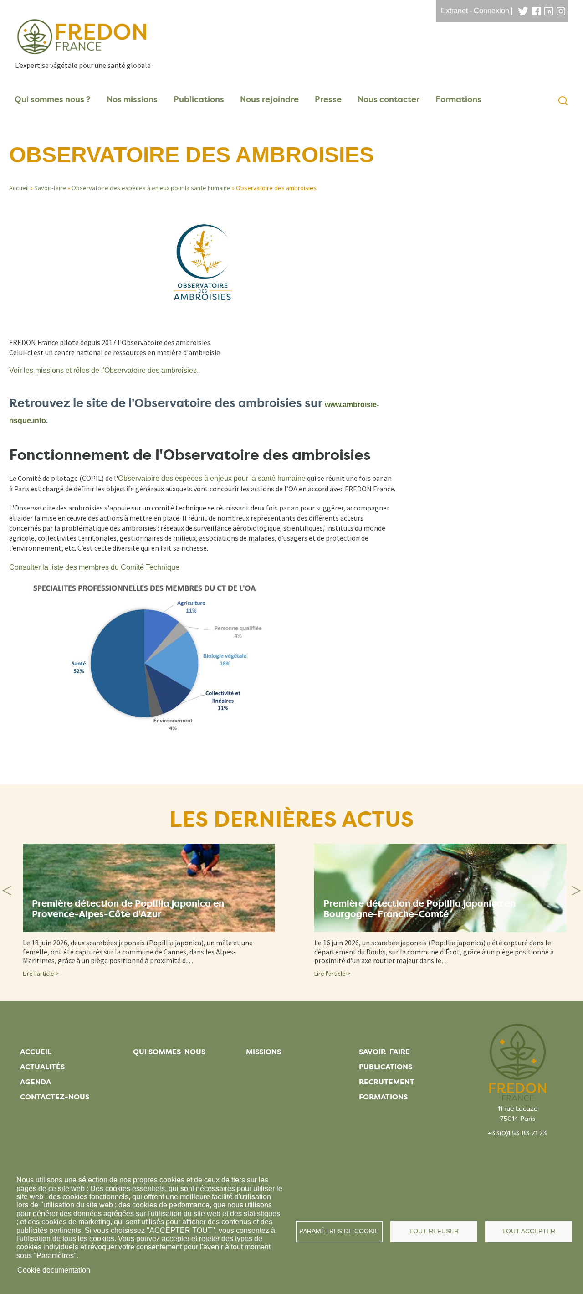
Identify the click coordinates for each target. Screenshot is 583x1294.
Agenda (35, 1082)
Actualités (42, 1067)
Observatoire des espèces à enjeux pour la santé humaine (151, 188)
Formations (458, 99)
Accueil (19, 188)
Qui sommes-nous (169, 1052)
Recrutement (386, 1082)
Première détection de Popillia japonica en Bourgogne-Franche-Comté (419, 908)
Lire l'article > (41, 973)
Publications (199, 99)
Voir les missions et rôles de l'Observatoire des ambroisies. (104, 370)
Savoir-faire (50, 188)
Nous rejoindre (269, 99)
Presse (328, 99)
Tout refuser (434, 1231)
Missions (263, 1052)
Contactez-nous (54, 1097)
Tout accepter (528, 1231)
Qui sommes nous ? (53, 99)
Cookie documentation (53, 1270)
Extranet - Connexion (475, 11)
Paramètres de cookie (339, 1231)
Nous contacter (388, 99)
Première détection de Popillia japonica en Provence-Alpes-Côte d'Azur (128, 908)
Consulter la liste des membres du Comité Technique (94, 567)
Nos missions (132, 99)
